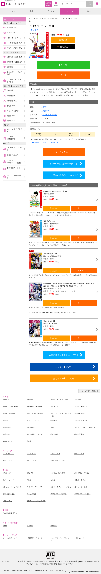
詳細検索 (10, 90)
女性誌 (52, 480)
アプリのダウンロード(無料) (14, 161)
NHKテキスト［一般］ (82, 494)
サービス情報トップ (10, 538)
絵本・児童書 (79, 434)
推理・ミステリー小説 (10, 406)
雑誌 (89, 11)
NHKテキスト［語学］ (58, 494)
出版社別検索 (12, 101)
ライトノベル (55, 406)
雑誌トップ (7, 473)
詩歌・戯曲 (54, 434)
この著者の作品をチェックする (63, 175)
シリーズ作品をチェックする (63, 163)
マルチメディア (8, 441)
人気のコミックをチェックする (63, 355)
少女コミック (7, 461)
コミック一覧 (31, 454)
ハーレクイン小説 (80, 420)
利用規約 (6, 570)
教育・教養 (30, 427)
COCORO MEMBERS (11, 138)
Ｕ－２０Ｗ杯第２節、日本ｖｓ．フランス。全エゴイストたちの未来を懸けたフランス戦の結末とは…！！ (63, 276)
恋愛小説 (53, 420)
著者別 (5, 526)
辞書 (52, 427)
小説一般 (77, 400)
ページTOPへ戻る (88, 391)
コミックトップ (8, 454)
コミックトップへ (63, 366)
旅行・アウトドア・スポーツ (84, 427)
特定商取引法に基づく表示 (44, 570)
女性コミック (31, 461)
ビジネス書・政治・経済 (59, 400)
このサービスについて (14, 149)
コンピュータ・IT (80, 406)
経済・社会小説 (79, 413)
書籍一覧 (30, 400)
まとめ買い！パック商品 (14, 73)
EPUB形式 (35, 142)
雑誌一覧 (30, 473)
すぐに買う (63, 65)
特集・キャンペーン (14, 38)
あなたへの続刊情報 (14, 48)
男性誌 (29, 480)
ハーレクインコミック (58, 461)
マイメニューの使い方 (14, 176)
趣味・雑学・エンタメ (34, 434)
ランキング (11, 33)
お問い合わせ (79, 538)
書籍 (31, 11)
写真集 (29, 441)
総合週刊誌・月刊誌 (81, 473)
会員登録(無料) (12, 155)
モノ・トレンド (8, 480)
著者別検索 (11, 96)
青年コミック (79, 454)
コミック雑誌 (31, 494)
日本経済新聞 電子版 (10, 513)
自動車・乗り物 (79, 480)
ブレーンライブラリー (14, 130)
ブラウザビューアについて (51, 142)
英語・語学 (7, 427)
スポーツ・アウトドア (34, 487)
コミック (69, 11)
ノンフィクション (33, 420)
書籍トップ (7, 400)
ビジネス (50, 11)
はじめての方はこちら (63, 378)
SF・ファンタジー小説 (35, 413)
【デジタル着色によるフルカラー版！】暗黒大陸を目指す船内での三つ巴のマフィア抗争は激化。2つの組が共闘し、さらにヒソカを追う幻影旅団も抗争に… (62, 214)
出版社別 (30, 526)
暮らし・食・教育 (80, 487)
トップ (12, 11)
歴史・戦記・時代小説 (34, 406)
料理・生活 (7, 434)
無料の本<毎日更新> (14, 62)
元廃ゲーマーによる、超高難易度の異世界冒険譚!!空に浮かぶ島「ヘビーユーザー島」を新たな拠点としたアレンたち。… (53, 311)
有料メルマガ (7, 501)
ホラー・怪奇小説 (9, 413)
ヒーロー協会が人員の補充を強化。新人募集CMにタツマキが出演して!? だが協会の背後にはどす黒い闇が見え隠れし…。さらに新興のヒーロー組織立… (62, 344)
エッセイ (6, 420)
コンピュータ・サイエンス (12, 487)
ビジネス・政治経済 (57, 473)
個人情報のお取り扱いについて (22, 570)
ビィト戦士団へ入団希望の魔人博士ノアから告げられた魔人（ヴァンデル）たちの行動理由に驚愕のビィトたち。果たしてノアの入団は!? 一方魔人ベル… (63, 244)
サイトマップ (60, 570)
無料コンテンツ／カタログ (36, 501)
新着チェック (12, 27)
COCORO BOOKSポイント (14, 81)
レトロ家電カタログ (14, 43)
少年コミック (55, 454)
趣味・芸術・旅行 (9, 494)
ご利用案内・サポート (14, 169)
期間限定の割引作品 (14, 57)
